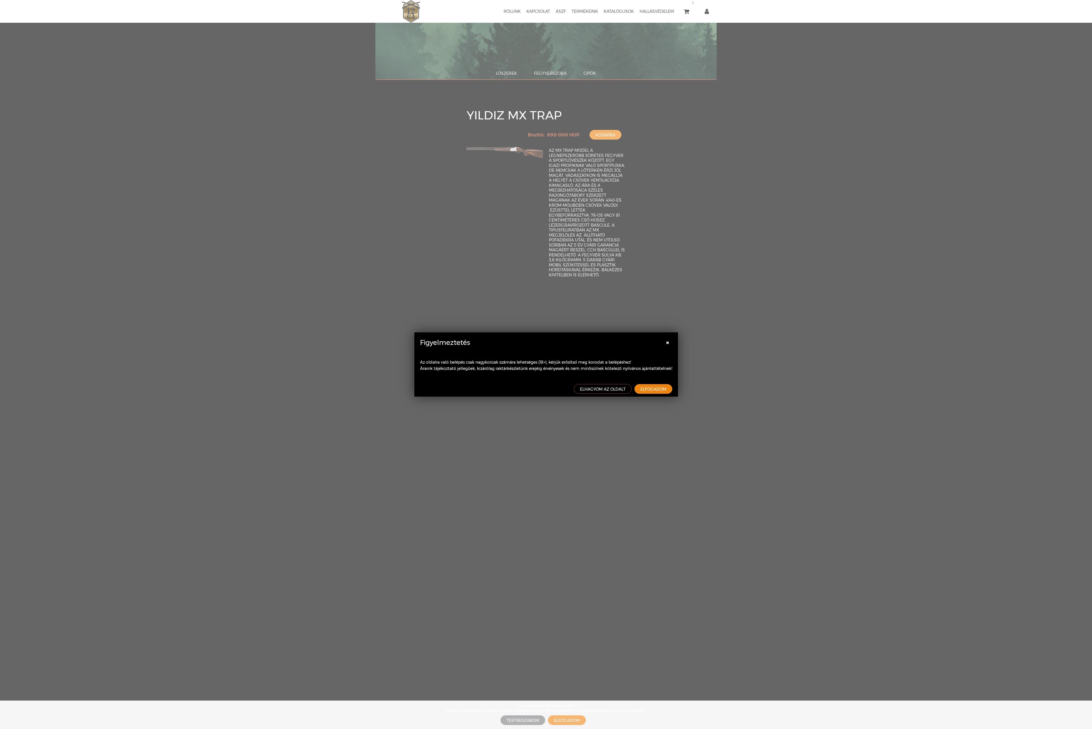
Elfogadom (653, 389)
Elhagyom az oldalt (603, 389)
